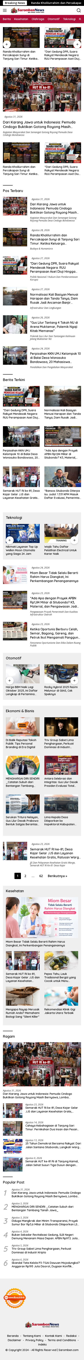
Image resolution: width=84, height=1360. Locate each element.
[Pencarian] (79, 10)
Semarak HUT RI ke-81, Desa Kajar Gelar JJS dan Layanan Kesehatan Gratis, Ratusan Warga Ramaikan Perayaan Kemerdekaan (21, 494)
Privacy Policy (34, 1340)
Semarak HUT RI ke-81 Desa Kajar (47, 865)
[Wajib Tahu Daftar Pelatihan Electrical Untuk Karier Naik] (23, 533)
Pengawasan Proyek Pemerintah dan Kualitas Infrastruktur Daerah (54, 613)
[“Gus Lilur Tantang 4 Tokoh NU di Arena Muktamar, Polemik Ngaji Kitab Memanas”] (15, 327)
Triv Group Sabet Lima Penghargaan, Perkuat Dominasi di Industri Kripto (59, 743)
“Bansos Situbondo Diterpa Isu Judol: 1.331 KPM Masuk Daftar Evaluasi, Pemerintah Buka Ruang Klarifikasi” (62, 494)
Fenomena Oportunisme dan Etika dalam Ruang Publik (55, 644)
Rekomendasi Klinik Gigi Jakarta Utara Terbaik (59, 1011)
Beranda (13, 1336)
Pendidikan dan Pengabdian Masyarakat (51, 367)
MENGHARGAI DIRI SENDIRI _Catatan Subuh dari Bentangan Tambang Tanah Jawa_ (22, 782)
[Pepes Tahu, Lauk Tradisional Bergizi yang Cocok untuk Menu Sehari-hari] (61, 960)
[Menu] (5, 10)
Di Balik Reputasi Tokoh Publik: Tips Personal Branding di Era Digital (21, 743)
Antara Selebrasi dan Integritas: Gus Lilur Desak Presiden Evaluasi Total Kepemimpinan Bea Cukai (61, 782)
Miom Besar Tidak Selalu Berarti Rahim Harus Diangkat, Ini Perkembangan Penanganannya (54, 577)
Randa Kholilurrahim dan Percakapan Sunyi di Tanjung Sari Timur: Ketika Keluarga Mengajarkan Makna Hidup (20, 170)
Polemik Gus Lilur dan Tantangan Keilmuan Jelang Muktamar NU (52, 338)
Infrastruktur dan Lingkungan (45, 308)
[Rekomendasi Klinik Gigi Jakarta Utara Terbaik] (61, 996)
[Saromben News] (27, 10)
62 (41, 876)
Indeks (42, 1344)
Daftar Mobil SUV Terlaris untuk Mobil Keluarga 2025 (60, 690)
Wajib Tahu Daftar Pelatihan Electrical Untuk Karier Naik (22, 550)
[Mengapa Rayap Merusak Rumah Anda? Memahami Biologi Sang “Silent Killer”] (23, 996)
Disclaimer (14, 1340)
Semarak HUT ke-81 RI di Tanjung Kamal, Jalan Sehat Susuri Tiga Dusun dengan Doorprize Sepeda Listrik (51, 1163)
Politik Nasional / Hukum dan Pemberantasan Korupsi (54, 278)
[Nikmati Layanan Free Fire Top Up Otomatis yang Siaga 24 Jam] (61, 533)
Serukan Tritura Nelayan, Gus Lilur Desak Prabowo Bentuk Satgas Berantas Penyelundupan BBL (22, 820)
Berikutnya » (57, 876)
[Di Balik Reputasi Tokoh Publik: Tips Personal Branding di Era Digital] (23, 726)
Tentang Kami (32, 1336)
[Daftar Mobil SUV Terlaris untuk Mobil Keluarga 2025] (61, 673)
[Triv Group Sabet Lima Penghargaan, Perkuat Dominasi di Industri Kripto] (61, 726)
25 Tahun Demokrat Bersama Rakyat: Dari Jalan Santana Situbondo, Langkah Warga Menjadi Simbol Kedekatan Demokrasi (53, 1145)
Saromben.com (69, 1350)
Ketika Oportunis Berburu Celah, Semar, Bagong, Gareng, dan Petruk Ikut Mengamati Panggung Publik (55, 635)
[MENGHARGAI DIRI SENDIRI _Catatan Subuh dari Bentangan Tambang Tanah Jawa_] (23, 765)
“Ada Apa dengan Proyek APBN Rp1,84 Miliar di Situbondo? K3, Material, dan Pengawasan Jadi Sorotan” (61, 454)
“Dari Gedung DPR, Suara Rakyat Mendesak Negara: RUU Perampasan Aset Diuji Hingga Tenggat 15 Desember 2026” (20, 55)
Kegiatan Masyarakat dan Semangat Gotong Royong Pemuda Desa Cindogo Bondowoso (37, 134)
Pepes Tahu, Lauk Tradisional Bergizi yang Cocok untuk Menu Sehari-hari (60, 977)
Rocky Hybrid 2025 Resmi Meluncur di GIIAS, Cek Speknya (22, 690)
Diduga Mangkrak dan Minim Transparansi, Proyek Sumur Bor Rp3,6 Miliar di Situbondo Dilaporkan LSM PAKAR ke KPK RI (46, 1222)
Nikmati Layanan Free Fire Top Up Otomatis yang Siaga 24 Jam (58, 550)
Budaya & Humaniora (41, 248)
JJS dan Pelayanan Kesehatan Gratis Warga (52, 862)
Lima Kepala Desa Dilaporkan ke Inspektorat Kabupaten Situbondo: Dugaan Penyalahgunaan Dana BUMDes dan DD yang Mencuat (59, 820)
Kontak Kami (53, 1336)
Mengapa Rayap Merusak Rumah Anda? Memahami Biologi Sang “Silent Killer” (22, 1013)
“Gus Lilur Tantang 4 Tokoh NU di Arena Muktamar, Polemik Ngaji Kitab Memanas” (54, 327)
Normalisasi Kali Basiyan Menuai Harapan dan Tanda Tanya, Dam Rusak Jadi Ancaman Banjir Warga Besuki (62, 55)
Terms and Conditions (62, 1340)
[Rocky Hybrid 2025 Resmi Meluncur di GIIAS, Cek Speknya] (23, 673)
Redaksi (71, 1336)
